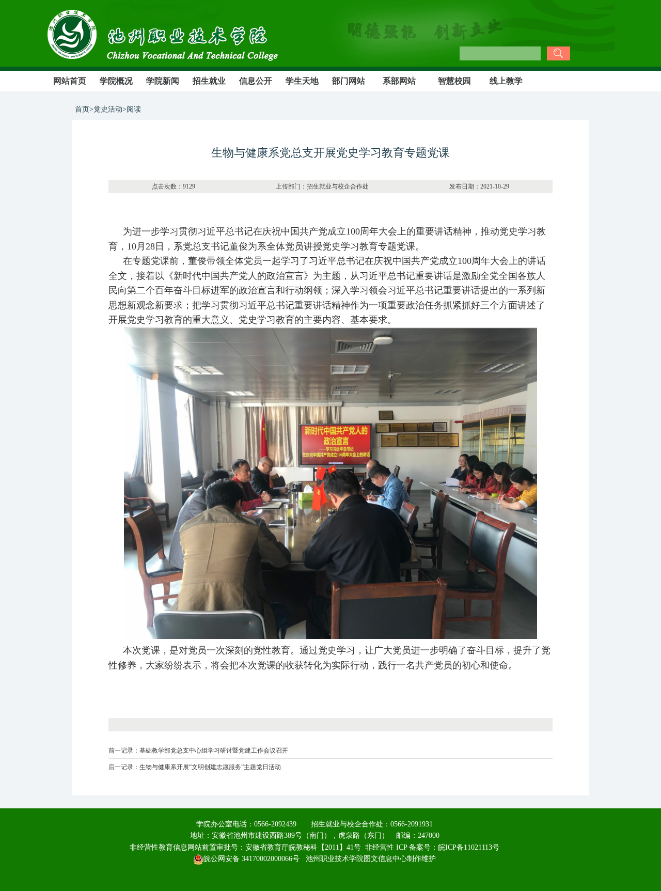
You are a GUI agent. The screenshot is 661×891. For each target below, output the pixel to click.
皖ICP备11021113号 (468, 847)
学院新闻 (162, 80)
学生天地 (302, 80)
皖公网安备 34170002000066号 (251, 859)
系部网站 (399, 80)
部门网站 (348, 80)
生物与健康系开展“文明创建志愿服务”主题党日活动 (210, 767)
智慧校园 (454, 80)
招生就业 (209, 80)
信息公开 (255, 80)
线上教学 (506, 80)
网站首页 (69, 80)
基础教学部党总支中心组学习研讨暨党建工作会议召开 (213, 750)
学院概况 (116, 80)
